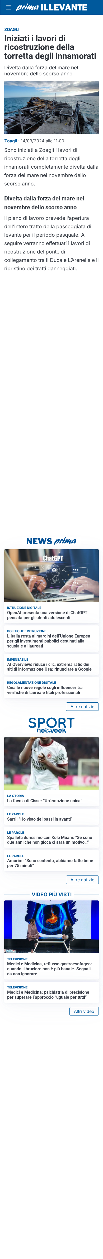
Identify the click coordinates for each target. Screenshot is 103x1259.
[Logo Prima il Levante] (51, 7)
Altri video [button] (84, 1011)
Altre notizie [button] (82, 706)
